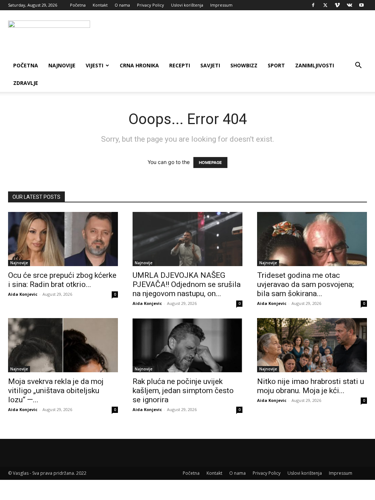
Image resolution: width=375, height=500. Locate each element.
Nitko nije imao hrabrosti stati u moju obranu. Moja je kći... (310, 386)
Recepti (179, 65)
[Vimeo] (337, 5)
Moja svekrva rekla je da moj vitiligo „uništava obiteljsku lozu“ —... (56, 390)
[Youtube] (361, 5)
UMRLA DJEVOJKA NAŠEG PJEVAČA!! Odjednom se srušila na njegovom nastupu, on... (187, 284)
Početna (78, 5)
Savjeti (210, 65)
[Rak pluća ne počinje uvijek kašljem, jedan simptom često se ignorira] (187, 345)
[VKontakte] (349, 5)
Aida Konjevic (22, 294)
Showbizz (243, 65)
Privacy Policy (150, 5)
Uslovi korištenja (187, 5)
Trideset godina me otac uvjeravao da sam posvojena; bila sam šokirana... (305, 284)
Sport (276, 65)
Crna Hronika (139, 65)
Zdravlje (25, 82)
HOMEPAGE (210, 162)
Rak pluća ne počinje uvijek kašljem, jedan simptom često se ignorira (183, 390)
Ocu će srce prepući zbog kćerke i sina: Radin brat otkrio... (62, 280)
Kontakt (100, 5)
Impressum (221, 5)
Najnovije (61, 65)
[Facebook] (313, 5)
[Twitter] (325, 5)
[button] (358, 66)
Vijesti (94, 65)
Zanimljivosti (314, 65)
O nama (122, 5)
